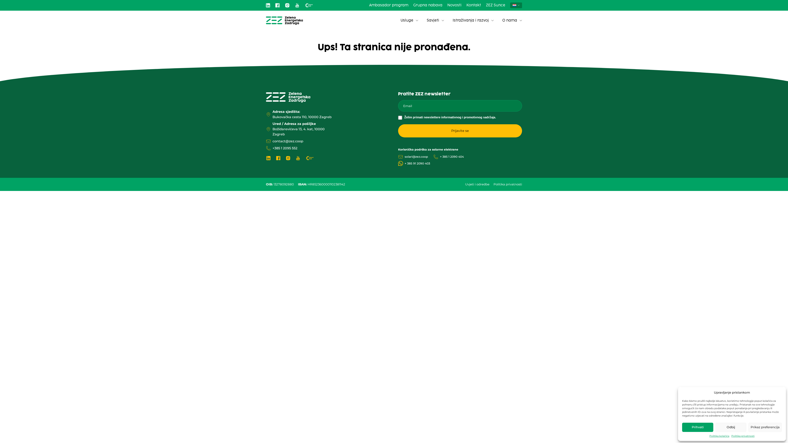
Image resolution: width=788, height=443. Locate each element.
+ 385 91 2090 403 (417, 163)
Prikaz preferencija (765, 427)
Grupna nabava (427, 5)
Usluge (407, 20)
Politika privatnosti (743, 435)
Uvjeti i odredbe (477, 184)
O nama (509, 20)
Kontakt (473, 5)
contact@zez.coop (288, 141)
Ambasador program (388, 5)
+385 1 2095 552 (285, 148)
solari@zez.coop (416, 157)
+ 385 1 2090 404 (452, 157)
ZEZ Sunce (495, 5)
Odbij (731, 427)
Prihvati (698, 427)
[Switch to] (516, 5)
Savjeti (433, 20)
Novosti (454, 5)
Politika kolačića (719, 435)
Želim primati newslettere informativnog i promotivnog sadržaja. (450, 117)
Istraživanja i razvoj (471, 20)
